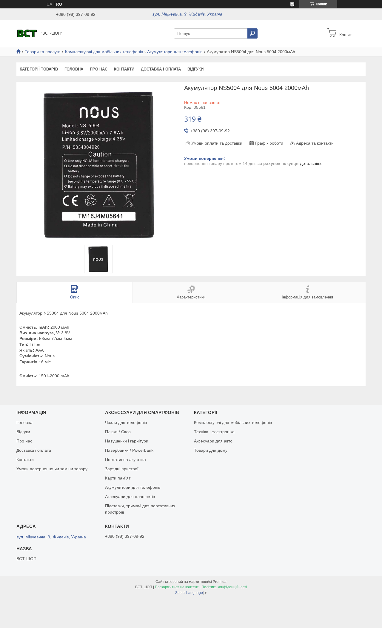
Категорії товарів (39, 69)
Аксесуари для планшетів (130, 496)
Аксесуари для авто (213, 441)
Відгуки (195, 69)
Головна (73, 69)
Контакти (124, 69)
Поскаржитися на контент (177, 587)
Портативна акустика (125, 459)
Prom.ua (220, 582)
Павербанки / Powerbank (129, 450)
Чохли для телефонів (126, 422)
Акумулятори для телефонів (174, 51)
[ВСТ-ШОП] (26, 33)
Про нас (98, 69)
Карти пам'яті (118, 478)
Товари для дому (210, 450)
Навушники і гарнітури (126, 441)
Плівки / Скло (118, 431)
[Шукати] (252, 33)
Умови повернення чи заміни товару (51, 468)
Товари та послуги (43, 51)
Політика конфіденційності (224, 587)
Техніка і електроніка (214, 431)
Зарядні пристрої (121, 468)
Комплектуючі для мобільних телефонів (104, 51)
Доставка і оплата (161, 69)
